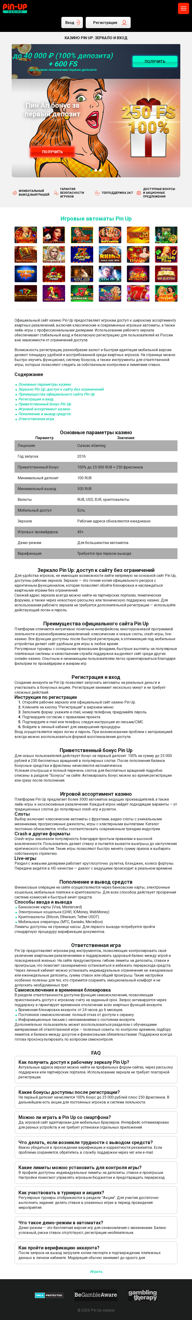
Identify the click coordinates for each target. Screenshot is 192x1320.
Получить (52, 152)
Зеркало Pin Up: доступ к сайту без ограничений (60, 389)
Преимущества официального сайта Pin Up (56, 394)
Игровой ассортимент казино (44, 409)
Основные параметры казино (44, 384)
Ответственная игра (36, 419)
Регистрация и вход (35, 399)
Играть (96, 1271)
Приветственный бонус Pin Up (44, 404)
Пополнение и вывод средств (44, 414)
